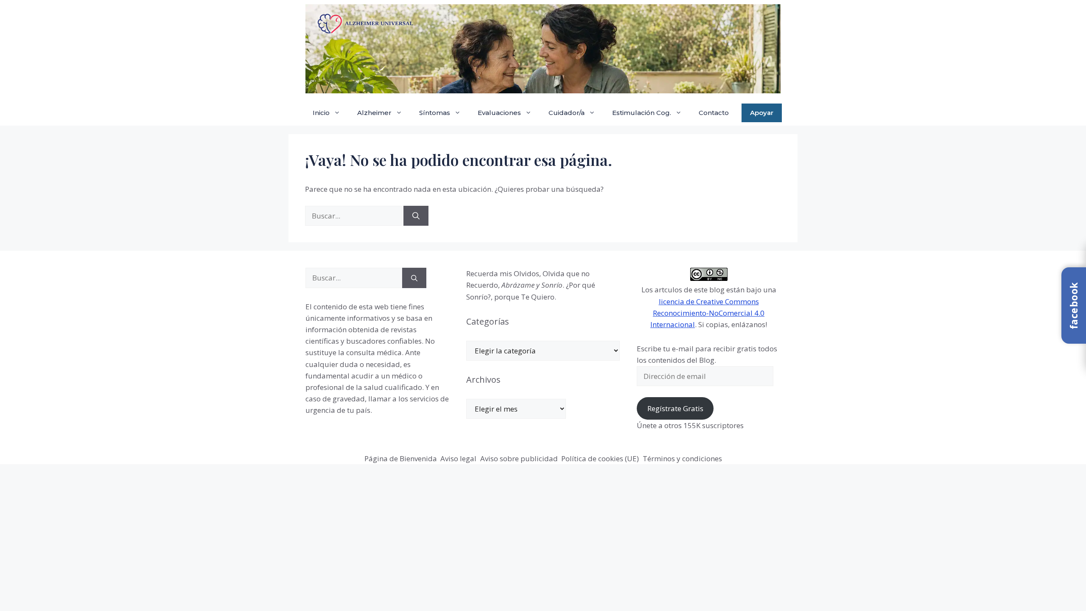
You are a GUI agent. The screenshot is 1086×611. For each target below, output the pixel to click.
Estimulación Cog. (641, 113)
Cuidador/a (567, 113)
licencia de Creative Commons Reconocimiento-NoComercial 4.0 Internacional (707, 313)
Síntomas (434, 113)
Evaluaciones (499, 113)
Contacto (714, 113)
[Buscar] (415, 216)
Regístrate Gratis (675, 408)
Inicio (321, 113)
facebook (1073, 305)
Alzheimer (374, 113)
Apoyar (761, 113)
